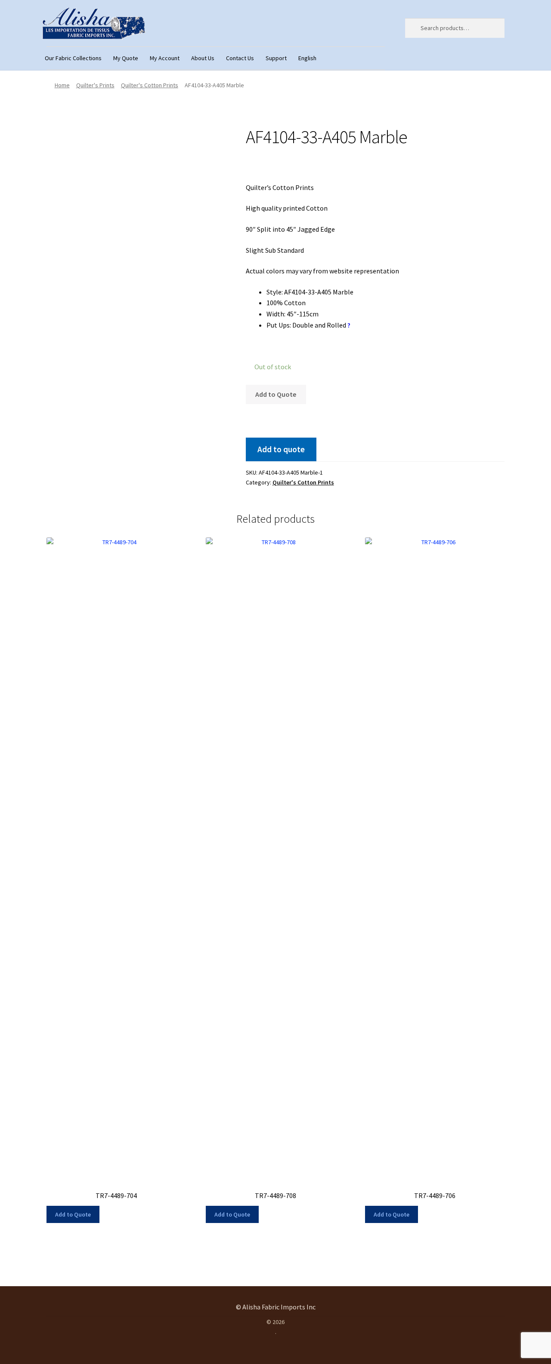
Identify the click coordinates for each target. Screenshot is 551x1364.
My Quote (125, 58)
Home (62, 85)
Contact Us (240, 58)
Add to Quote (275, 394)
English (307, 58)
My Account (165, 58)
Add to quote (281, 449)
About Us (202, 58)
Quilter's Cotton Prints (149, 85)
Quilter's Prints (95, 85)
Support (276, 58)
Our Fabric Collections (73, 58)
